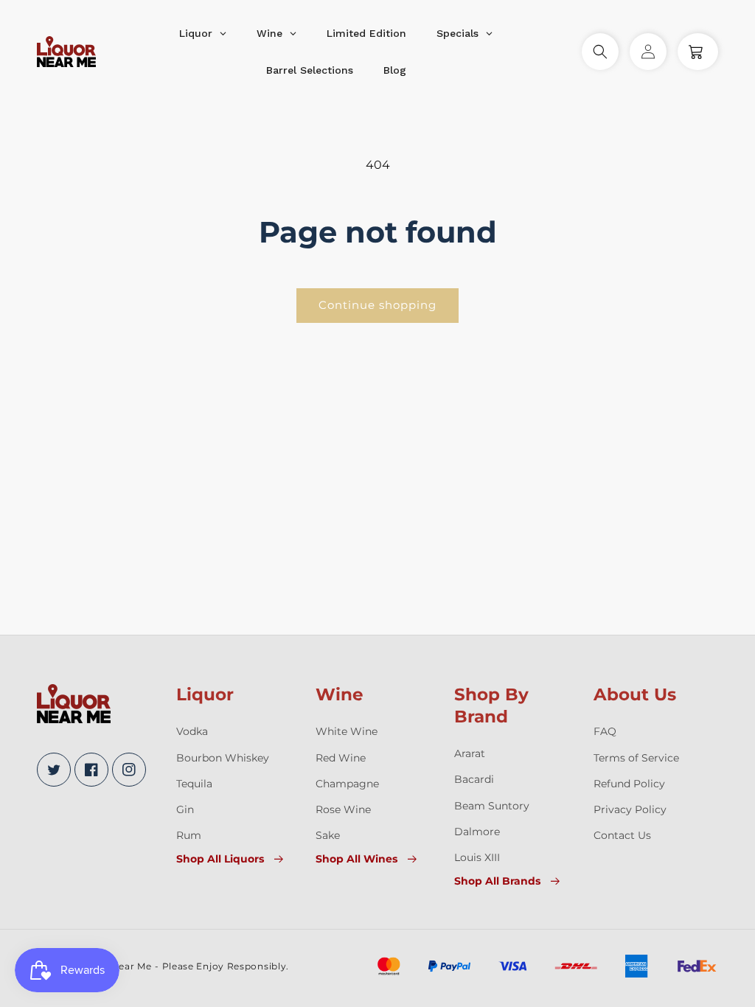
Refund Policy (629, 783)
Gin (185, 809)
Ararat (469, 753)
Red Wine (341, 757)
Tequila (194, 783)
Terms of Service (636, 757)
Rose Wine (343, 809)
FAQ (605, 731)
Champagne (347, 783)
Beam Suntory (491, 805)
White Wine (347, 731)
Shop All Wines (356, 858)
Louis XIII (477, 857)
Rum (188, 835)
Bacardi (474, 779)
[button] (600, 51)
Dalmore (477, 831)
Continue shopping (377, 305)
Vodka (192, 731)
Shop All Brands (497, 881)
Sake (328, 835)
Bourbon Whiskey (222, 757)
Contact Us (622, 835)
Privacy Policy (630, 809)
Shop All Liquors (220, 858)
